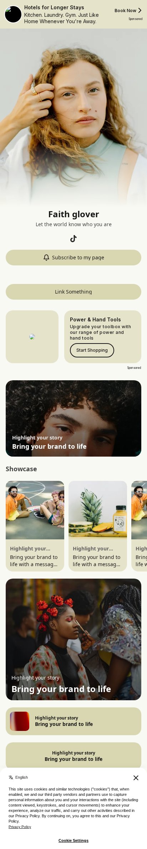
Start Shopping (92, 350)
